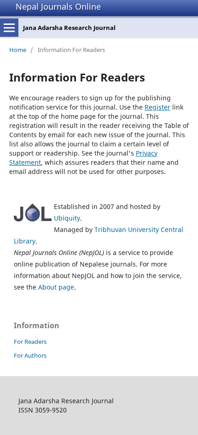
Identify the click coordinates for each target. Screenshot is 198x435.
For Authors (30, 355)
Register (157, 107)
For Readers (30, 341)
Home (17, 50)
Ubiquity (67, 218)
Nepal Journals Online (58, 6)
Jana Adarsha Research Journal (69, 27)
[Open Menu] (9, 27)
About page (56, 287)
